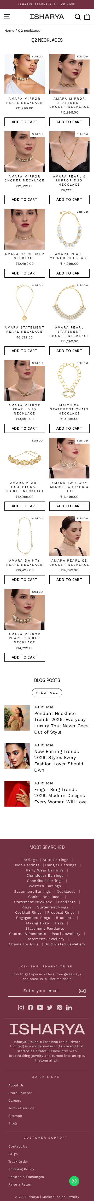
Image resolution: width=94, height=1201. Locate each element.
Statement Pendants (44, 928)
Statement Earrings (32, 891)
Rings (26, 907)
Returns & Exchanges (26, 1177)
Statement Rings (52, 907)
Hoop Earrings (26, 865)
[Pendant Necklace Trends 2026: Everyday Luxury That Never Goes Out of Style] (17, 718)
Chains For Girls (24, 944)
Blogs (13, 1123)
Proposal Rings (60, 912)
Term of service (21, 1108)
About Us (16, 1085)
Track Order (18, 1162)
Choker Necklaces (45, 897)
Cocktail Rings (28, 912)
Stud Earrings (55, 860)
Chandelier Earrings (44, 875)
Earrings (29, 860)
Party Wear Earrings (44, 870)
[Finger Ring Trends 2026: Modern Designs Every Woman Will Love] (17, 794)
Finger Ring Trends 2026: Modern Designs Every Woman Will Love (60, 796)
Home (9, 31)
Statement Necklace (33, 902)
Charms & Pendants (27, 934)
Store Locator (20, 1093)
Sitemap (15, 1116)
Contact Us (17, 1146)
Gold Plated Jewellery (64, 944)
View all (47, 692)
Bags (59, 923)
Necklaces (66, 891)
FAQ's (13, 1154)
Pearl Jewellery (66, 934)
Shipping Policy (21, 1169)
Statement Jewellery (44, 939)
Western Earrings (45, 886)
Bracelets (64, 918)
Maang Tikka (37, 923)
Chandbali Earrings (44, 881)
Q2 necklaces (29, 31)
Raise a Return (20, 1184)
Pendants (66, 902)
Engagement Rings (33, 918)
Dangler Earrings (60, 865)
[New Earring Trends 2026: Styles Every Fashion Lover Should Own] (17, 756)
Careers (14, 1100)
